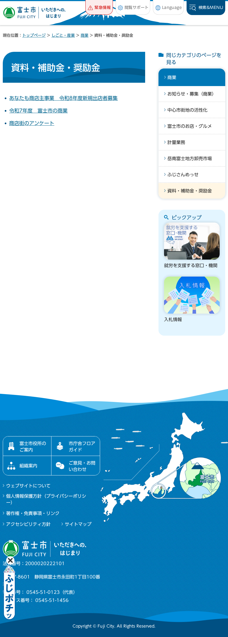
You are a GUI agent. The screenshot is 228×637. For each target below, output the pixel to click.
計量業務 (176, 142)
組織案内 (28, 465)
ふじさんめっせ (183, 174)
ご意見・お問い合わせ (82, 466)
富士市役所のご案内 (32, 446)
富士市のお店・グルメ (189, 126)
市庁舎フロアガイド (82, 446)
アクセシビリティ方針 (28, 524)
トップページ (34, 35)
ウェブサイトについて (28, 486)
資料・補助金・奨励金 (189, 191)
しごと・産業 (63, 35)
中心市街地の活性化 (187, 110)
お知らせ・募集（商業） (191, 94)
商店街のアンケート (31, 123)
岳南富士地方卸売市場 (189, 158)
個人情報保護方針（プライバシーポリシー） (46, 499)
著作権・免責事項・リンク (33, 513)
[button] (99, 7)
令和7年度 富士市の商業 (38, 110)
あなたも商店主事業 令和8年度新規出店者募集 (63, 98)
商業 (84, 35)
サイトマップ (78, 524)
